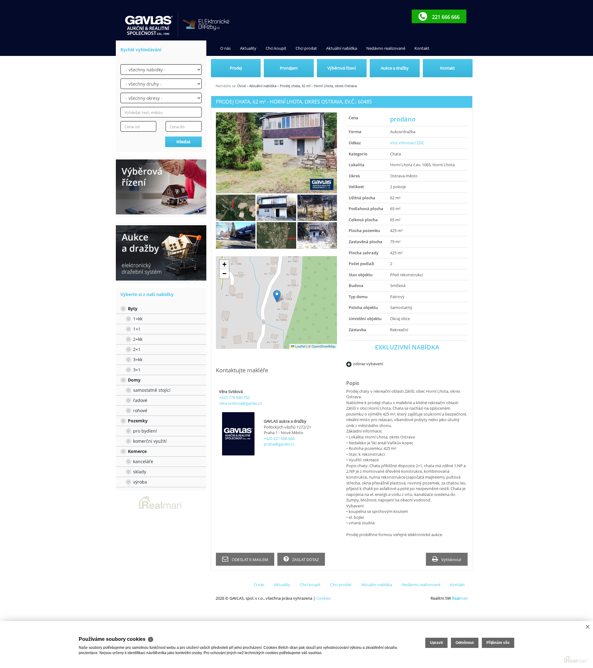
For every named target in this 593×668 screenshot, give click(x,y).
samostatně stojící (151, 390)
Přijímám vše (498, 643)
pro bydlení (144, 431)
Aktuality (248, 48)
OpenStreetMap (323, 346)
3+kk (137, 359)
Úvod (241, 85)
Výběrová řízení (341, 68)
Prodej (236, 68)
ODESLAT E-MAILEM (249, 559)
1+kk (137, 319)
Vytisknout (450, 559)
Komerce (137, 451)
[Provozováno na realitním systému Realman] (161, 502)
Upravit (436, 643)
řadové (139, 400)
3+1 (136, 370)
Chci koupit (276, 48)
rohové (139, 410)
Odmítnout (465, 643)
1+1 (136, 329)
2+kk (137, 339)
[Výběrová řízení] (161, 186)
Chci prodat (306, 48)
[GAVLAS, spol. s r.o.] (149, 25)
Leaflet (299, 346)
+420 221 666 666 (279, 438)
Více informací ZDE (407, 143)
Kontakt (421, 48)
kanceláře (142, 461)
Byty (132, 308)
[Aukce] (161, 252)
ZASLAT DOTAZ (305, 559)
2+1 (136, 349)
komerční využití (149, 441)
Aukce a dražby (395, 68)
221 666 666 (445, 17)
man (460, 598)
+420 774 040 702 (234, 397)
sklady (139, 472)
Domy (134, 380)
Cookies (323, 598)
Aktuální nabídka (341, 48)
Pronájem (289, 68)
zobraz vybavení (368, 363)
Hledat (183, 142)
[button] (277, 296)
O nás (225, 48)
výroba (139, 482)
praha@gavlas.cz (279, 444)
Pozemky (137, 421)
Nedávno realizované (385, 48)
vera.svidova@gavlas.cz (240, 403)
